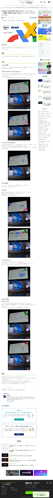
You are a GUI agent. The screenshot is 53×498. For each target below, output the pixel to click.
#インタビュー (40, 137)
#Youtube (40, 130)
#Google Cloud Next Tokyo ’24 (42, 134)
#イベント (40, 125)
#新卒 (45, 127)
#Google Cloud (13, 20)
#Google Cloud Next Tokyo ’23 (21, 20)
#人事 (45, 118)
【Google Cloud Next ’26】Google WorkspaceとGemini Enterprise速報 (20, 455)
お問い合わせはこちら (19, 419)
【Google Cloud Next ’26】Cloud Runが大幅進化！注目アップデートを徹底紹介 (21, 465)
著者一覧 (12, 487)
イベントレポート (17, 5)
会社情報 (26, 484)
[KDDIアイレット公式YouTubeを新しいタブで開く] (44, 2)
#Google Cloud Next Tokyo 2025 (46, 125)
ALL (6, 5)
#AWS (39, 111)
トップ (2, 7)
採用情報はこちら (19, 434)
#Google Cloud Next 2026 (42, 144)
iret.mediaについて (14, 489)
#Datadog (48, 141)
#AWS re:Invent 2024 (41, 127)
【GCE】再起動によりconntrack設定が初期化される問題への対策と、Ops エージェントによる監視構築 (22, 451)
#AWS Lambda (45, 137)
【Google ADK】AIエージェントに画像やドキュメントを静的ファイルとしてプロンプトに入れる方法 (22, 446)
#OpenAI (44, 148)
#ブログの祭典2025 (41, 123)
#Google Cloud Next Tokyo (42, 139)
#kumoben (44, 132)
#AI (44, 120)
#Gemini (47, 113)
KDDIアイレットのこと (25, 5)
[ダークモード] (48, 2)
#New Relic (40, 148)
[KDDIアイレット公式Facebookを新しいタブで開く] (40, 2)
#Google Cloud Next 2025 (42, 149)
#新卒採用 (48, 134)
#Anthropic (43, 146)
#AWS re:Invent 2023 (44, 130)
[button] (50, 2)
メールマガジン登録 (14, 490)
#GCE (8, 20)
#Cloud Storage (4, 20)
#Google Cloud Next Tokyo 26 (42, 141)
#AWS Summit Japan (41, 118)
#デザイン (46, 123)
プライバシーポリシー (28, 486)
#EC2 (47, 146)
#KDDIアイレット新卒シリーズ (42, 116)
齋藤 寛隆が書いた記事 (10, 401)
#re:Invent (43, 113)
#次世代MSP (40, 132)
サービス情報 (30, 484)
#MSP (50, 113)
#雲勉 (49, 123)
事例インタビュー (44, 5)
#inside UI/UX (49, 116)
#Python (47, 144)
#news (47, 111)
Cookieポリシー (34, 486)
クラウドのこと (32, 5)
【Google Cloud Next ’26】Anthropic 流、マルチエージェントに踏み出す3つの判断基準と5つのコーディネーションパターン (22, 461)
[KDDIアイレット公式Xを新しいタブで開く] (42, 2)
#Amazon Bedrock (41, 120)
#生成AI (39, 113)
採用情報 (35, 484)
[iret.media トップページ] (6, 484)
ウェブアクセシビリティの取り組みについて (31, 487)
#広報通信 (40, 146)
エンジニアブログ (11, 5)
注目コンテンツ (38, 5)
